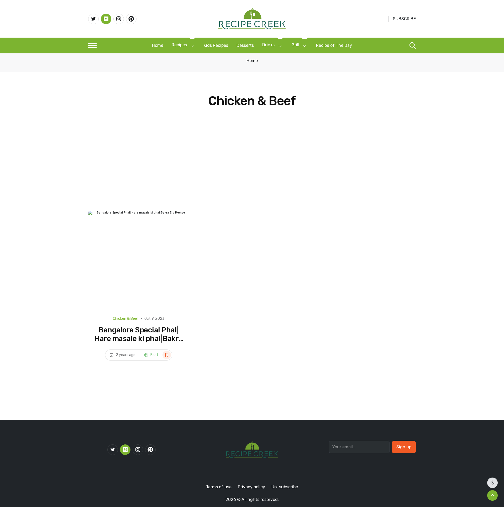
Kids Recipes (216, 45)
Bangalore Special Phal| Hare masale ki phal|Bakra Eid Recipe (138, 339)
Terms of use (219, 486)
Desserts (245, 45)
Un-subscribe (284, 486)
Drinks (268, 44)
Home (157, 45)
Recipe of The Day (334, 45)
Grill (295, 44)
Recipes (179, 44)
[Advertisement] (252, 171)
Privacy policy (251, 486)
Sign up (403, 446)
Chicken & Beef (126, 318)
